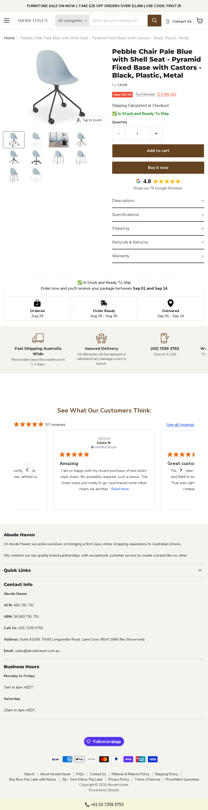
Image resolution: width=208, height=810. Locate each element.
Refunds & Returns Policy (130, 774)
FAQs (80, 774)
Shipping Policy (166, 774)
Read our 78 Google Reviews (158, 188)
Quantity (119, 122)
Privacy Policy (118, 779)
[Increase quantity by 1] (156, 133)
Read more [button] (120, 489)
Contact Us (98, 774)
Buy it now (158, 167)
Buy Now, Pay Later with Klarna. (33, 779)
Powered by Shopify (104, 790)
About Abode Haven (55, 774)
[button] (158, 201)
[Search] (154, 20)
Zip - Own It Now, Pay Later (82, 779)
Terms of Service (147, 779)
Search (29, 774)
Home (9, 38)
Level (122, 84)
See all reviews (180, 424)
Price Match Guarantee (182, 779)
